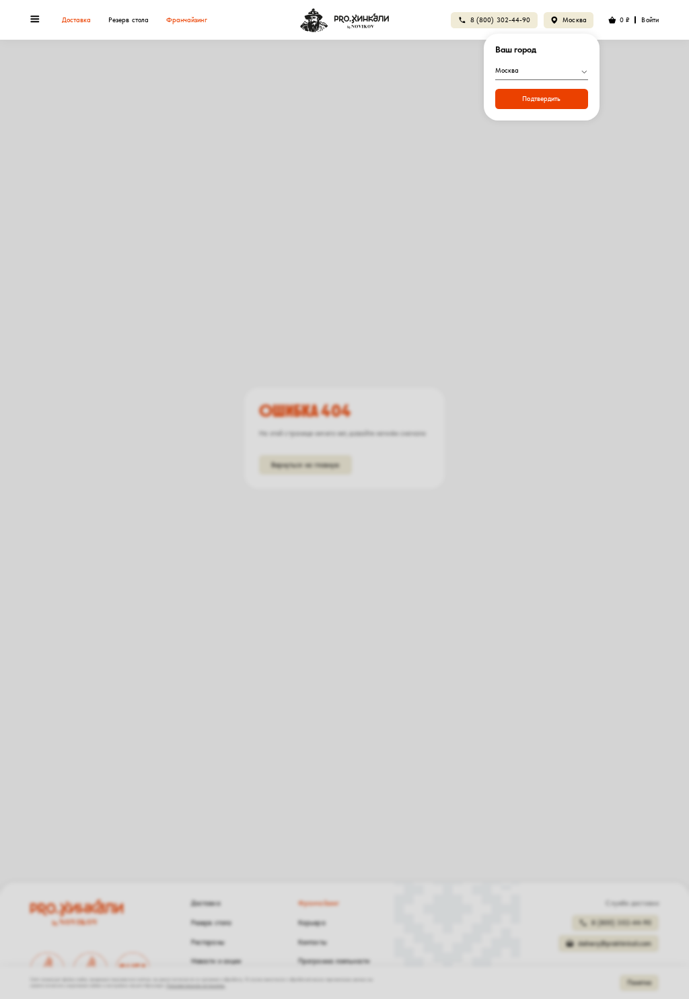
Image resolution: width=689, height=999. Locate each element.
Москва (575, 20)
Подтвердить (541, 98)
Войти (649, 20)
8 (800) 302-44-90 (500, 20)
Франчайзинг (186, 20)
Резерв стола (128, 20)
